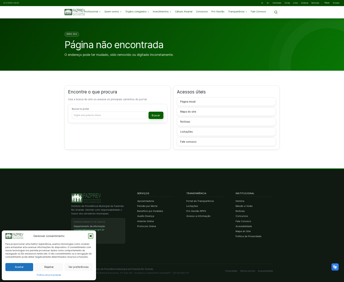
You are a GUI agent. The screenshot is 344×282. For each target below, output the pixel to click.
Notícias (185, 121)
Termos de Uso (247, 271)
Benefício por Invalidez (150, 211)
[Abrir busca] (276, 12)
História (240, 201)
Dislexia (304, 3)
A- (262, 3)
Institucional (91, 11)
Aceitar (19, 267)
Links (295, 3)
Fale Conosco (258, 11)
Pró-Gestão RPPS (196, 211)
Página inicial (187, 101)
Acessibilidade (244, 226)
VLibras (336, 3)
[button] (90, 236)
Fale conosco (188, 141)
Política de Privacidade (248, 236)
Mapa (326, 3)
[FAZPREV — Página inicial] (77, 12)
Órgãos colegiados (136, 11)
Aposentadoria (145, 201)
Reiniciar (315, 3)
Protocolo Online (146, 226)
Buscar (156, 115)
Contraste (277, 3)
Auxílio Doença (145, 216)
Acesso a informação (198, 216)
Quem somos (111, 11)
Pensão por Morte (147, 206)
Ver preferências (78, 267)
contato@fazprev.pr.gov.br (89, 229)
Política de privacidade (49, 275)
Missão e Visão (244, 206)
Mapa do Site (243, 231)
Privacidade (231, 271)
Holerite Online (145, 221)
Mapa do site (188, 111)
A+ (268, 3)
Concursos (202, 11)
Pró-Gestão (217, 11)
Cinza (287, 3)
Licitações (186, 131)
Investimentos (161, 11)
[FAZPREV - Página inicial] (86, 198)
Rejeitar (49, 267)
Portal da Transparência (200, 201)
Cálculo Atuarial (183, 11)
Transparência (236, 11)
